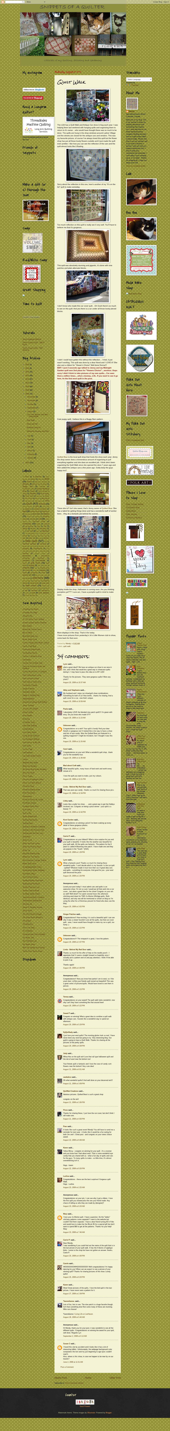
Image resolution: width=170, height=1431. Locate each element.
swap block (34, 583)
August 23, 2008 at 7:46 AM (74, 1232)
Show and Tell (32, 424)
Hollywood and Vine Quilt (141, 806)
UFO (37, 506)
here (59, 379)
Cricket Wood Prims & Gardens (35, 672)
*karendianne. (69, 1301)
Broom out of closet (39, 484)
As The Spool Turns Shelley (33, 619)
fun (24, 531)
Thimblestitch (28, 924)
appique (28, 509)
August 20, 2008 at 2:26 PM (74, 876)
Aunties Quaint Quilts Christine (34, 623)
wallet (27, 593)
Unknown (67, 725)
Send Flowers (85, 1406)
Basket (29, 481)
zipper (33, 595)
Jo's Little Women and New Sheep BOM (37, 416)
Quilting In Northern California (34, 827)
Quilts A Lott (27, 840)
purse (25, 563)
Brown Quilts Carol (30, 639)
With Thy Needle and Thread (33, 948)
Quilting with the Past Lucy (33, 833)
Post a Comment (67, 1367)
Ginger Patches (69, 914)
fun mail (30, 531)
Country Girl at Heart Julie (32, 663)
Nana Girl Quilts (29, 773)
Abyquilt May (28, 616)
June (29, 440)
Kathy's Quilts (28, 712)
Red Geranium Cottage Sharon (34, 860)
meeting (43, 544)
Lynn (65, 664)
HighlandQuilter (28, 699)
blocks (46, 514)
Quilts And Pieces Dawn (32, 847)
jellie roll (32, 538)
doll (38, 526)
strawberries (37, 581)
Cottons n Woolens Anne (32, 656)
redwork (26, 568)
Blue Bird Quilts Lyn (30, 636)
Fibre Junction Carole (31, 678)
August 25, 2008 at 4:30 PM (74, 1256)
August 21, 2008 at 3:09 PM (74, 1084)
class (38, 524)
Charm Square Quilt (142, 644)
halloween (45, 531)
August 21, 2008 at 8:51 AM (74, 1069)
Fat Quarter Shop (132, 508)
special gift (27, 575)
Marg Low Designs (30, 766)
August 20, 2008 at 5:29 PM (74, 1025)
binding (27, 514)
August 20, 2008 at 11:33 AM (74, 741)
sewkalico (67, 1077)
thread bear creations (36, 588)
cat (39, 519)
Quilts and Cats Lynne (31, 843)
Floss (65, 1110)
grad (37, 531)
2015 (27, 368)
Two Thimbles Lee (30, 941)
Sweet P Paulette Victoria (32, 907)
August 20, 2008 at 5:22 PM (74, 1006)
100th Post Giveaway (141, 737)
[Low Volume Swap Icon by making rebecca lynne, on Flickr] (32, 252)
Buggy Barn (28, 486)
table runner (31, 585)
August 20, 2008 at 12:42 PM (74, 812)
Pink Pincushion (29, 793)
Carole (66, 1263)
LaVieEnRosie (28, 729)
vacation (34, 590)
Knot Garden (68, 820)
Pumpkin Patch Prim (31, 806)
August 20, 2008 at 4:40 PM (74, 968)
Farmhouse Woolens (134, 518)
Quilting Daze (28, 823)
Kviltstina (26, 719)
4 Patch (26, 476)
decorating (29, 526)
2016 (27, 365)
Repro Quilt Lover (29, 864)
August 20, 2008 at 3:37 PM (74, 942)
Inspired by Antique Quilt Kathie (35, 702)
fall (45, 526)
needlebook (38, 548)
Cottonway (27, 660)
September (31, 408)
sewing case (44, 568)
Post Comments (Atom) (74, 1383)
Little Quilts (27, 746)
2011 (27, 383)
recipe (45, 565)
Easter (32, 491)
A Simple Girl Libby (30, 613)
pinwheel (41, 558)
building (37, 516)
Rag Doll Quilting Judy (31, 853)
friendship (42, 528)
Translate (135, 85)
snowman (34, 572)
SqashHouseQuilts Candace (33, 897)
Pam (65, 1126)
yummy (27, 595)
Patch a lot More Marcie (32, 783)
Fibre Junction (131, 514)
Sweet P (66, 1013)
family (25, 529)
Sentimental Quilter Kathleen (34, 870)
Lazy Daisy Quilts (29, 732)
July (29, 436)
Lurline (66, 1176)
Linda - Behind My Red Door (74, 787)
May (29, 443)
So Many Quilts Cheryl (31, 894)
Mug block (45, 498)
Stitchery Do (27, 904)
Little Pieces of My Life (31, 742)
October (30, 404)
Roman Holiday (27, 506)
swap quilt (45, 583)
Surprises (140, 713)
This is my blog (28, 928)
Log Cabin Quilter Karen (32, 756)
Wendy (131, 111)
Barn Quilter (27, 626)
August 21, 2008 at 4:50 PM (74, 1119)
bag (24, 511)
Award (32, 479)
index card (43, 536)
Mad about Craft (69, 765)
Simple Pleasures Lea (31, 887)
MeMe (37, 498)
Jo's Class (29, 498)
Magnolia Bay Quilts (30, 763)
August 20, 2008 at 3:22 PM (74, 928)
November (31, 401)
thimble (44, 585)
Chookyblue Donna (30, 653)
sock (43, 573)
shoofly (27, 570)
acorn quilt (45, 506)
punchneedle (40, 560)
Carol (65, 749)
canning (32, 519)
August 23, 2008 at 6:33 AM (74, 1206)
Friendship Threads (30, 685)
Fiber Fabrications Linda (32, 675)
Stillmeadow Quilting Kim (32, 901)
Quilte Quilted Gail (30, 816)
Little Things (141, 827)
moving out (42, 546)
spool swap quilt (41, 575)
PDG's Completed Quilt (135, 440)
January (30, 458)
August (30, 411)
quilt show (35, 563)
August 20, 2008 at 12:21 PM (74, 779)
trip (26, 590)
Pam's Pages (28, 776)
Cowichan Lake (28, 489)
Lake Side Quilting (30, 726)
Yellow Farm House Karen (32, 951)
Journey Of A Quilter (30, 709)
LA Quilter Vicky (29, 722)
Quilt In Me (27, 813)
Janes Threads (28, 705)
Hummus (39, 496)
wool (33, 593)
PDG (47, 501)
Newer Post (60, 1377)
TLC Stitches (28, 931)
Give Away (45, 494)
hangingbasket (30, 533)
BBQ (40, 479)
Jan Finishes (142, 783)
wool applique (44, 593)
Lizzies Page (28, 749)
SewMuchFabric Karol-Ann (33, 880)
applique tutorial (40, 509)
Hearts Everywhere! (142, 691)
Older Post (115, 1377)
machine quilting (29, 544)
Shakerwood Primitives (31, 884)
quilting (31, 565)
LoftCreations (28, 753)
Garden (33, 493)
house (25, 536)
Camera (42, 486)
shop (34, 570)
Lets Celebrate (140, 667)
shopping (42, 570)
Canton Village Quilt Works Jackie (36, 643)
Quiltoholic (27, 837)
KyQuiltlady (68, 1032)
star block (26, 578)
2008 (27, 394)
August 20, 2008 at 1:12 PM (74, 829)
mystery (26, 549)
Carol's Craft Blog (29, 646)
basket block (34, 511)
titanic (47, 588)
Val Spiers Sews (29, 944)
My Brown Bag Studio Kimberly (35, 769)
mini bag (33, 546)
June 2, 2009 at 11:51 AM (73, 1362)
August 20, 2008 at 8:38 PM (74, 1046)
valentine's (45, 590)
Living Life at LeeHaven (84, 1314)
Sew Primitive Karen (30, 877)
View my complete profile (136, 166)
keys (39, 538)
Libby (65, 801)
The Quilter (27, 921)
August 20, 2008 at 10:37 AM (74, 682)
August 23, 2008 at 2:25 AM (74, 1187)
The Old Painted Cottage (32, 914)
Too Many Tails (28, 938)
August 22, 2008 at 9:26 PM (74, 1168)
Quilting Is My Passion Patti (33, 830)
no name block (42, 551)
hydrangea (34, 536)
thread (25, 588)
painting (25, 553)
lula (46, 541)
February (31, 454)
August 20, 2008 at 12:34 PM (74, 793)
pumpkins (26, 560)
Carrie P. (66, 836)
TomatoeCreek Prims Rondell (34, 934)
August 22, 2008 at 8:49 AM (74, 1140)
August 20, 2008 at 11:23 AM (74, 718)
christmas (27, 524)
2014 (27, 372)
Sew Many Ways (29, 874)
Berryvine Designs (41, 481)
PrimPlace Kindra (29, 803)
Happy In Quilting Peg (31, 695)
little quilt (31, 540)
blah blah (36, 514)
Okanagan (38, 501)
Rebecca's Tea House (31, 857)
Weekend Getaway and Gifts (38, 431)
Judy (65, 1053)
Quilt (29, 503)
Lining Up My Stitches (31, 736)
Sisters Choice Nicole (31, 891)
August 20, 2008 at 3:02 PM (74, 907)
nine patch (31, 551)
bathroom (45, 511)
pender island (40, 553)
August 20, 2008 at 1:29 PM (74, 852)
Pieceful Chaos (28, 786)
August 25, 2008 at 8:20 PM (74, 1277)
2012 (27, 379)
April (29, 447)
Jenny (47, 496)
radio (39, 565)
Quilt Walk (31, 420)
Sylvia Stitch (27, 911)
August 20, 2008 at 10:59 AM (74, 701)
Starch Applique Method (32, 339)
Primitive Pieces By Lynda (33, 800)
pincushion (27, 556)
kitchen (46, 538)
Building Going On (34, 427)
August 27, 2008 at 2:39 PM (74, 1294)
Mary (65, 1214)
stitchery (38, 577)
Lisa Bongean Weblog (31, 739)
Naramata (29, 501)
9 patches (37, 477)
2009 (27, 390)
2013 (27, 376)
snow (25, 573)
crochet (46, 524)
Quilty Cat (26, 850)
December (31, 397)
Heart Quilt (29, 496)
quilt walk (67, 646)
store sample (27, 581)
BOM (46, 479)
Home (88, 1377)
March (30, 451)
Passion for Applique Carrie (33, 779)
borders (29, 516)
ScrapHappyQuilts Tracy (32, 867)
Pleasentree (27, 796)
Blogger (108, 1413)
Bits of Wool (27, 633)
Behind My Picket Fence (32, 629)
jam (24, 538)
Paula (65, 709)
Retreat (42, 504)
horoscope (43, 533)
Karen (65, 1148)
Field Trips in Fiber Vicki (32, 682)
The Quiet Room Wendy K (33, 917)
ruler (36, 568)
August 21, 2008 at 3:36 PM (74, 1102)
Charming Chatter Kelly (31, 649)
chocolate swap (38, 521)
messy (24, 546)
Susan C (66, 1344)
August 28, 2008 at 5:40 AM (74, 1317)
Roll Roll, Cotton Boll (141, 760)
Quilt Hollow (27, 810)
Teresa (66, 997)
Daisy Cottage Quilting (134, 504)
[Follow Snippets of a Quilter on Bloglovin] (34, 91)
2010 (27, 386)
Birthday (26, 484)
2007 (27, 463)
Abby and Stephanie (71, 690)
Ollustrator (91, 1413)
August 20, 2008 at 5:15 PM (74, 989)
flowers (33, 528)
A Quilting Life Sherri (30, 609)
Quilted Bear (62, 457)
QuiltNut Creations (70, 1091)
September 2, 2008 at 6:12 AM (75, 1336)
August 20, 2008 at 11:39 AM (74, 758)
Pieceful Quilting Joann (31, 790)
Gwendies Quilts (29, 692)
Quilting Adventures (30, 820)
